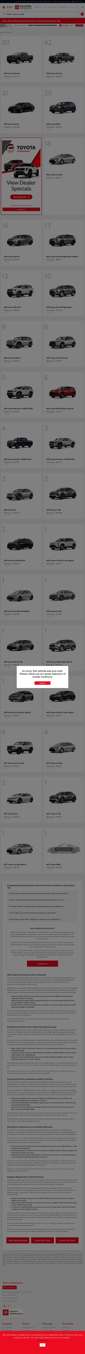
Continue (42, 683)
